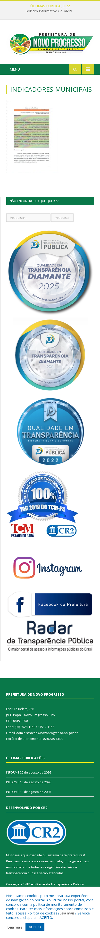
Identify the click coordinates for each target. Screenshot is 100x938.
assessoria (39, 861)
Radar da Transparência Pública (60, 884)
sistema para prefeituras (65, 855)
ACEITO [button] (35, 926)
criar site (35, 855)
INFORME (49, 11)
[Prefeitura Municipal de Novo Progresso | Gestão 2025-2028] (50, 42)
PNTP (26, 884)
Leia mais (67, 913)
